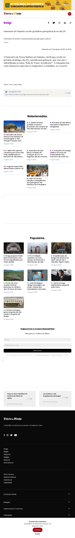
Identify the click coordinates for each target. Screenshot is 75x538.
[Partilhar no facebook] (48, 23)
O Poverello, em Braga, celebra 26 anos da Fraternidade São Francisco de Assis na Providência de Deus (60, 155)
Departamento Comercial (13, 509)
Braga (6, 449)
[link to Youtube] (15, 435)
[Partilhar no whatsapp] (59, 23)
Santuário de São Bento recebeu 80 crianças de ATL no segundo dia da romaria (37, 153)
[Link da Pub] (37, 5)
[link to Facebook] (4, 435)
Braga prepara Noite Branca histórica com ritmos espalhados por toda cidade (12, 246)
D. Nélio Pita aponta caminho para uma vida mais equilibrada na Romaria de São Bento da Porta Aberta (13, 155)
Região (6, 452)
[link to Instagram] (7, 435)
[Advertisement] (37, 209)
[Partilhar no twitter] (54, 23)
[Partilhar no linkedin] (65, 23)
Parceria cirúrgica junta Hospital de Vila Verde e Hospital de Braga (12, 300)
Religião (6, 457)
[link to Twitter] (11, 435)
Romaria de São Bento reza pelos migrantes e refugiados (60, 125)
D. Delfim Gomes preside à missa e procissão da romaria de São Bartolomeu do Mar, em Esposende (37, 126)
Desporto (7, 454)
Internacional (8, 463)
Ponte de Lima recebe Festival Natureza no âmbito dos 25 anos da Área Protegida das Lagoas (12, 275)
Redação (7, 502)
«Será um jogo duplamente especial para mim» (61, 272)
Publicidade (8, 483)
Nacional (7, 460)
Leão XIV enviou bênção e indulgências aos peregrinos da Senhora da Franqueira (37, 167)
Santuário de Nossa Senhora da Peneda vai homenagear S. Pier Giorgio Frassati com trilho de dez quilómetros (14, 125)
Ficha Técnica (9, 474)
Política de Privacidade (42, 355)
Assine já (37, 530)
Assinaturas (8, 480)
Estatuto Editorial (10, 477)
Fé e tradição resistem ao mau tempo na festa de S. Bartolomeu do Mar (37, 245)
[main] (37, 214)
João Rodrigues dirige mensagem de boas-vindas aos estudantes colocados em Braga (36, 274)
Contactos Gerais (10, 494)
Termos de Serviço (57, 355)
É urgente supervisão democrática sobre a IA (12, 167)
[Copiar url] (70, 23)
